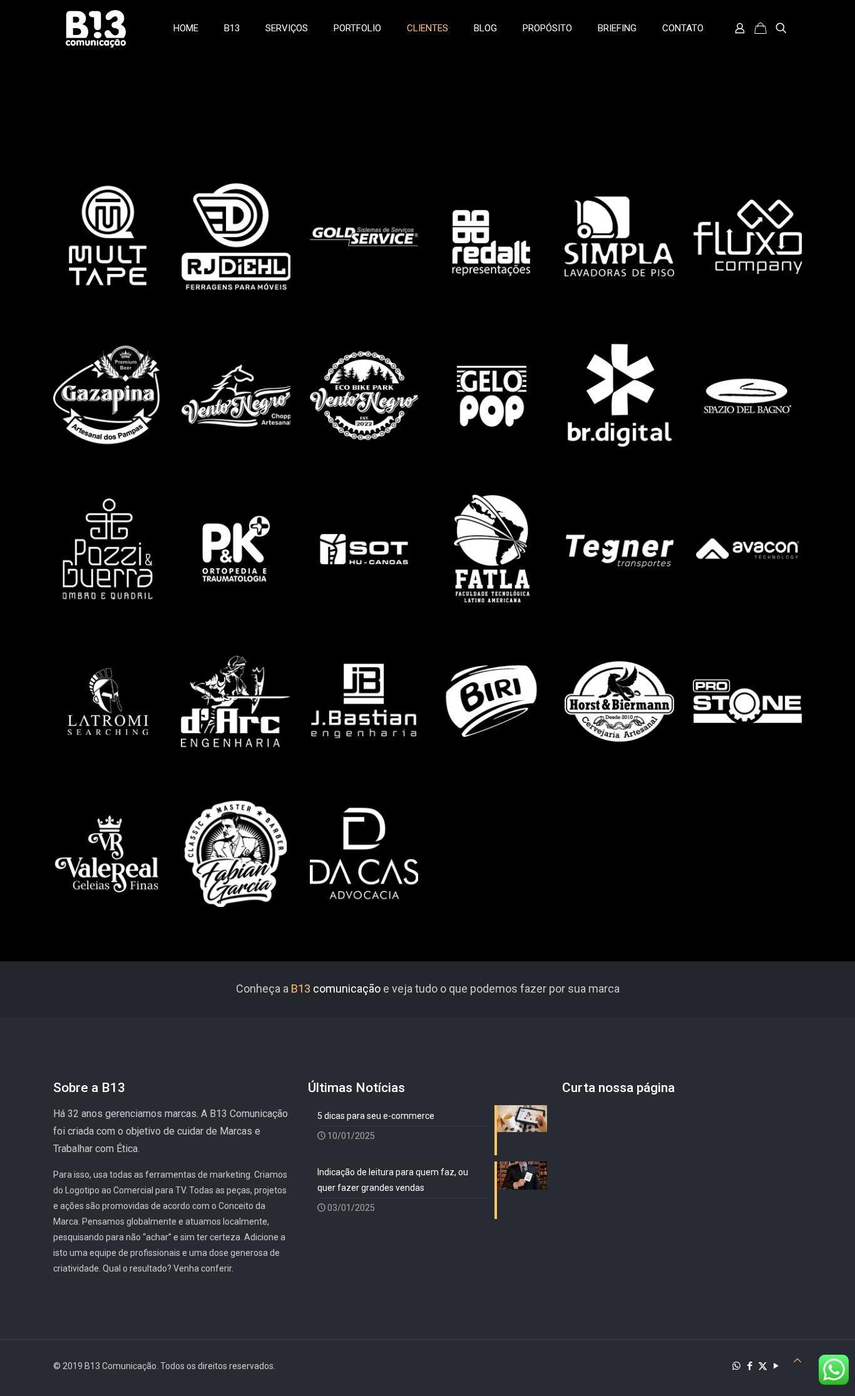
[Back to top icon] (797, 1360)
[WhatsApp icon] (736, 1366)
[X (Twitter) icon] (762, 1366)
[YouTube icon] (776, 1366)
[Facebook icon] (749, 1366)
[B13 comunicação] (96, 28)
